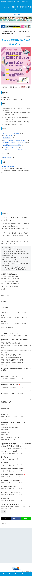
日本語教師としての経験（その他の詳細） (12, 393)
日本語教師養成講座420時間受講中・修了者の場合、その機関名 (16, 369)
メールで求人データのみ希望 (11, 283)
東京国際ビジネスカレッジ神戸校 (12, 145)
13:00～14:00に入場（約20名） (11, 278)
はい (4, 453)
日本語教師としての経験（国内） (10, 376)
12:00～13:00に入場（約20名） (11, 276)
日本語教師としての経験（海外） (10, 384)
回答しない (25, 317)
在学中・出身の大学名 (7, 327)
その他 (17, 317)
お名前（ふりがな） (7, 295)
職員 (22, 416)
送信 (3, 511)
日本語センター (7, 135)
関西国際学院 (6, 138)
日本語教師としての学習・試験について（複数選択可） (15, 340)
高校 (4, 323)
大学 (10, 323)
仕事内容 (5, 434)
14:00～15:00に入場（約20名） (11, 281)
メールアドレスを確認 (21, 312)
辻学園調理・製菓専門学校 (10, 147)
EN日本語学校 (7, 157)
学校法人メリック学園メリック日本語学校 (14, 142)
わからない (12, 453)
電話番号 (4, 301)
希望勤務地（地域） (7, 402)
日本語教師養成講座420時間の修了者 (13, 362)
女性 (4, 317)
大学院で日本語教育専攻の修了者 (12, 357)
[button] (29, 334)
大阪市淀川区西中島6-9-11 (8, 166)
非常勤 (15, 416)
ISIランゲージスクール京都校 (11, 133)
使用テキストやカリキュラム (11, 439)
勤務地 (5, 424)
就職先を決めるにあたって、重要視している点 (14, 422)
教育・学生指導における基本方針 (12, 437)
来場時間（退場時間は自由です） (10, 274)
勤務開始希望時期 (6, 408)
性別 (2, 315)
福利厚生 (5, 429)
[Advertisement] (16, 545)
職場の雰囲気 (6, 432)
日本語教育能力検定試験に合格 (11, 343)
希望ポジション (5, 414)
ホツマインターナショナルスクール (12, 149)
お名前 (3, 289)
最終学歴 (4, 321)
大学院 (17, 323)
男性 (10, 317)
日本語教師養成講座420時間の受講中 (13, 360)
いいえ (20, 453)
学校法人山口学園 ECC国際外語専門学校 (14, 140)
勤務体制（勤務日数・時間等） (11, 427)
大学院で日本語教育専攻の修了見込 (12, 355)
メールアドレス (5, 307)
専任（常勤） (6, 416)
